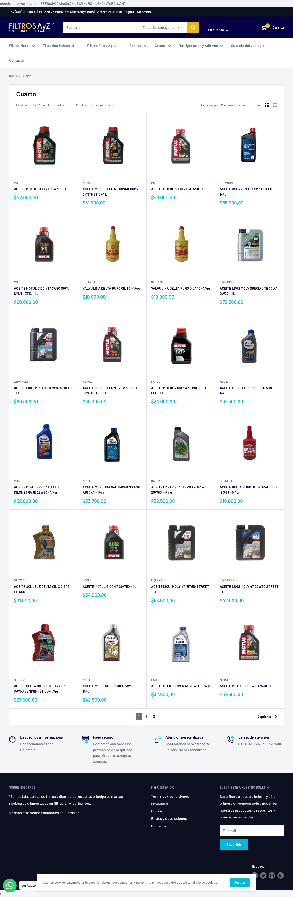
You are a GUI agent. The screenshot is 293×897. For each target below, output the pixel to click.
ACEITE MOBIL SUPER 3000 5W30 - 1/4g (109, 688)
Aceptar (239, 882)
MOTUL (18, 183)
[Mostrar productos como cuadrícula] (267, 105)
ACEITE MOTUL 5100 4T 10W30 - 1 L (40, 189)
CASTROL (157, 481)
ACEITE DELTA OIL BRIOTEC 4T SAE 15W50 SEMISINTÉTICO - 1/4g (41, 688)
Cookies (157, 811)
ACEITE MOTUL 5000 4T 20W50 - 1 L (178, 189)
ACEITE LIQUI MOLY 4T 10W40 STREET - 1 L (43, 390)
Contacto (16, 60)
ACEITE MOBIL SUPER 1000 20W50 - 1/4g (247, 390)
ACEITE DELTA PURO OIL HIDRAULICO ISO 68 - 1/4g (248, 489)
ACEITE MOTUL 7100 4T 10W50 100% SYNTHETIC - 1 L (41, 291)
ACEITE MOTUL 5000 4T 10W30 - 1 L (247, 686)
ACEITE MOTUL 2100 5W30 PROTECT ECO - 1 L (178, 390)
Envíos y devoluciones (169, 818)
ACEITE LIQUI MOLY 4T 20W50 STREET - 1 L (249, 589)
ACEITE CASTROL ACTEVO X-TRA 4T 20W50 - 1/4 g (178, 489)
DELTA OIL (89, 282)
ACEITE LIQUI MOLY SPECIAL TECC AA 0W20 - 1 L (249, 291)
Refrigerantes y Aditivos (198, 45)
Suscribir (234, 844)
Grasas (160, 45)
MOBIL (224, 381)
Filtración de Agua (101, 45)
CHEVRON (226, 183)
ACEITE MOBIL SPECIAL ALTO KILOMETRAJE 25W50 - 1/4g (36, 489)
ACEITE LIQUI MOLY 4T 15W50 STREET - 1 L (180, 589)
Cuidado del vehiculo (247, 45)
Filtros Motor (19, 45)
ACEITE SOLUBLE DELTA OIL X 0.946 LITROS (41, 589)
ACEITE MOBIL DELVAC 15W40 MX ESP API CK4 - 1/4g (111, 489)
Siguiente (264, 716)
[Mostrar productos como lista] (275, 105)
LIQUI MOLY (227, 282)
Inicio (13, 76)
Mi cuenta (216, 29)
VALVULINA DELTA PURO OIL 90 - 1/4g (111, 288)
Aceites (135, 45)
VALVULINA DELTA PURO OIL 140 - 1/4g (180, 288)
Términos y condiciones (170, 796)
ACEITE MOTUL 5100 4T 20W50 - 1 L (109, 586)
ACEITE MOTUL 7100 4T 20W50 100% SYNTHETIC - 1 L (110, 390)
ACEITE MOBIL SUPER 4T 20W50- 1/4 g (180, 686)
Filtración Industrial (58, 45)
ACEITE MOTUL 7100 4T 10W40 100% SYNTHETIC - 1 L (110, 191)
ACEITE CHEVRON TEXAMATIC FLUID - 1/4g (248, 191)
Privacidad (159, 804)
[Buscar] (193, 27)
